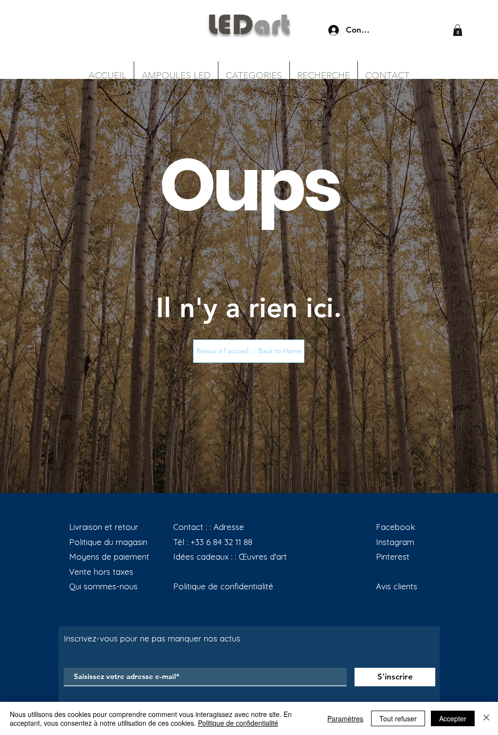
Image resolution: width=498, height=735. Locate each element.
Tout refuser (398, 718)
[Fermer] (486, 718)
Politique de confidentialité (238, 723)
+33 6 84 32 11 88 (221, 542)
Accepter (452, 718)
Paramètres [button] (345, 718)
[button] (457, 30)
